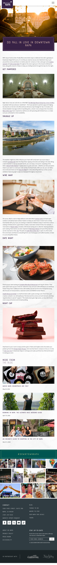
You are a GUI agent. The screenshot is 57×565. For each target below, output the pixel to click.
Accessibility (7, 540)
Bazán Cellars (14, 227)
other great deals (15, 64)
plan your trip (8, 351)
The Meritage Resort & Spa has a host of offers (41, 103)
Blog (31, 505)
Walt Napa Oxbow (34, 229)
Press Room (7, 536)
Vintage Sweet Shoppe (20, 349)
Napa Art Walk (23, 170)
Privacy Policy (8, 533)
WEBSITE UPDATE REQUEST (11, 518)
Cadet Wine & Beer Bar (32, 231)
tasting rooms (39, 219)
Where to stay (34, 511)
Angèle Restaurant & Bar (9, 294)
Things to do (34, 508)
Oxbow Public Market (12, 166)
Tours (31, 518)
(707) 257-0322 (8, 515)
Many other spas (7, 111)
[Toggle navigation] (53, 2)
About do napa (8, 530)
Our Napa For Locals (36, 514)
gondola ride (11, 162)
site (18, 231)
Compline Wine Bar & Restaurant (28, 284)
